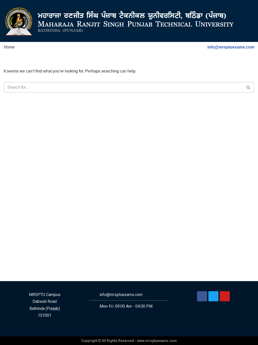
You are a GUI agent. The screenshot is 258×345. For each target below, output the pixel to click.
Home (9, 47)
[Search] (248, 87)
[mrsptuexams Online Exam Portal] (121, 21)
